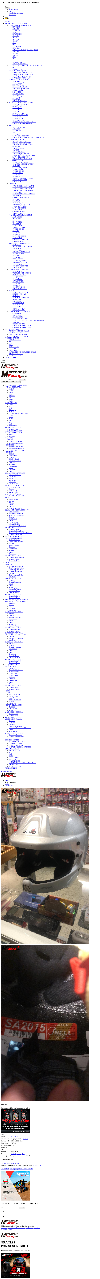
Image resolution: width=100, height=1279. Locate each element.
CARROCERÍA (17, 90)
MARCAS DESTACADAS (13, 387)
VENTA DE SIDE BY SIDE (21, 273)
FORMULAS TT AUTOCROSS (22, 246)
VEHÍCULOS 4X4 (11, 666)
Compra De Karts (14, 596)
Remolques (12, 577)
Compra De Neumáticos (16, 531)
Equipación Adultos (15, 589)
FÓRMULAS (16, 218)
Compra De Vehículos (15, 735)
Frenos (11, 468)
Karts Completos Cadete (16, 568)
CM (13, 220)
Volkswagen (12, 410)
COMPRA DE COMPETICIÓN (22, 178)
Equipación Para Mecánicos (17, 526)
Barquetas (12, 603)
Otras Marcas (13, 425)
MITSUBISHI (16, 34)
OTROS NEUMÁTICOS (13, 494)
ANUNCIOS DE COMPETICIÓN (16, 23)
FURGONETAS (17, 317)
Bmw (10, 394)
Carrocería (12, 462)
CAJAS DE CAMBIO (19, 87)
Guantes (11, 517)
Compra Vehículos (14, 629)
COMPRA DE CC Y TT (20, 266)
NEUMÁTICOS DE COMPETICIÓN (21, 102)
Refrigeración (13, 455)
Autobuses (12, 722)
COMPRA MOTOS (18, 308)
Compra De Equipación (16, 534)
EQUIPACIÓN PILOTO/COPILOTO (17, 510)
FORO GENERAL (15, 340)
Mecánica (12, 613)
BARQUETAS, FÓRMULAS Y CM (16, 599)
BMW (14, 32)
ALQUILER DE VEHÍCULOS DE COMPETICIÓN (25, 65)
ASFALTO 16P (17, 109)
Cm (10, 606)
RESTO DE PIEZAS (19, 208)
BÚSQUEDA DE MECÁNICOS (22, 78)
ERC (10, 343)
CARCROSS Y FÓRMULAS (14, 633)
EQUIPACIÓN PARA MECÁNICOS (24, 155)
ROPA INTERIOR (18, 148)
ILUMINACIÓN (17, 97)
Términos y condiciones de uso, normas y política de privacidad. (20, 1228)
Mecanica (12, 580)
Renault (11, 392)
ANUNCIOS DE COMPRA (14, 427)
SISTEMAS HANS (18, 152)
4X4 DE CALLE (17, 276)
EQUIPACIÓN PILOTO (20, 262)
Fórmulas (11, 605)
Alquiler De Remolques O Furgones (20, 728)
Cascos (11, 520)
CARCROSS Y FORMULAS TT (15, 635)
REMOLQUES (17, 210)
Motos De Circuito (14, 694)
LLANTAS (16, 99)
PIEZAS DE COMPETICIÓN (18, 80)
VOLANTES (16, 130)
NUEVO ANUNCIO (7, 771)
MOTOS (11, 290)
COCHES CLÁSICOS (16, 160)
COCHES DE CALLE (12, 329)
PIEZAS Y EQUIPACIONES (14, 578)
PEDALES (16, 132)
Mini (10, 420)
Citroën (11, 390)
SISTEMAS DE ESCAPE (20, 88)
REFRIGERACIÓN (18, 83)
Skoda (10, 401)
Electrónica (12, 457)
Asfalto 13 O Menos (15, 475)
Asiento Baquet (13, 499)
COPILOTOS (9, 440)
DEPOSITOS (16, 92)
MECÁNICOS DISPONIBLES (22, 76)
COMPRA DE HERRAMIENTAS (23, 327)
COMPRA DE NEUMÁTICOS (22, 123)
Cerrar (7, 7)
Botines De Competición (16, 515)
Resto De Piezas (14, 592)
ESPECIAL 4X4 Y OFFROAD (18, 269)
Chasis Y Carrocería (15, 617)
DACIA (15, 58)
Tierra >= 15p (13, 490)
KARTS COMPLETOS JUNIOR (23, 188)
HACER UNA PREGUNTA (10, 1164)
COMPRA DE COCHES (20, 64)
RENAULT (16, 30)
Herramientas (13, 731)
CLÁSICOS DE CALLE (20, 162)
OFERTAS (15, 67)
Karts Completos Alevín (16, 566)
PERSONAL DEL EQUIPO (17, 71)
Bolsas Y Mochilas (14, 524)
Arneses (11, 501)
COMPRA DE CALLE (19, 180)
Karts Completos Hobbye (16, 575)
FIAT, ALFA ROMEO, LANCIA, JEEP (25, 50)
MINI (14, 57)
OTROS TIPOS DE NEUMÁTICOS (24, 122)
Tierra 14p (12, 489)
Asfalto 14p (12, 476)
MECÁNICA (16, 224)
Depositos (12, 464)
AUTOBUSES (17, 315)
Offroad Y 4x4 (13, 492)
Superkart (12, 573)
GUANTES (16, 146)
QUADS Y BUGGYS (19, 275)
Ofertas (11, 434)
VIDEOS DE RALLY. (16, 354)
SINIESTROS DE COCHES (18, 334)
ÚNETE (22, 1208)
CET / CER (12, 348)
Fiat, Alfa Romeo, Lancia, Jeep (18, 413)
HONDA (15, 55)
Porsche (11, 399)
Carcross (11, 636)
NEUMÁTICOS (17, 176)
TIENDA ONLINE (11, 357)
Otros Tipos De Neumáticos (17, 496)
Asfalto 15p (12, 478)
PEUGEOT (16, 27)
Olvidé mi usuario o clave (16, 13)
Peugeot (11, 389)
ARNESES (16, 129)
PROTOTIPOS (17, 222)
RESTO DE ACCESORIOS (21, 136)
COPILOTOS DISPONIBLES (22, 73)
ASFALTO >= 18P (18, 113)
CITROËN (15, 29)
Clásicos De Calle (14, 540)
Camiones (12, 721)
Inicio (6, 780)
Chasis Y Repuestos (15, 582)
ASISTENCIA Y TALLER (13, 717)
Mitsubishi (12, 396)
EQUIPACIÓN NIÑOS (19, 206)
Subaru (11, 404)
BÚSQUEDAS (17, 69)
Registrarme (12, 15)
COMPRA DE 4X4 (18, 287)
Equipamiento (13, 708)
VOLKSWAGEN (18, 46)
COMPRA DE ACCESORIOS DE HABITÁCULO (28, 138)
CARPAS (15, 322)
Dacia (10, 422)
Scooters (11, 701)
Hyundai (11, 411)
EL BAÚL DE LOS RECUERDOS (20, 336)
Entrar (10, 11)
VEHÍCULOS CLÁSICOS (13, 536)
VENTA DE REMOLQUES (21, 318)
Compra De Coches (15, 429)
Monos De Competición (16, 513)
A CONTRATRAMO (15, 355)
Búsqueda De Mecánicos (16, 448)
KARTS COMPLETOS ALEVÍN (23, 185)
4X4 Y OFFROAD (11, 664)
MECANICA (16, 195)
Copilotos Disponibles (15, 441)
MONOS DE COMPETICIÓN (22, 143)
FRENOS (15, 95)
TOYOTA (15, 51)
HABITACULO (10, 498)
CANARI (14, 1136)
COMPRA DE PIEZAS (19, 101)
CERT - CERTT (14, 347)
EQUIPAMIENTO (18, 303)
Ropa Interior (13, 519)
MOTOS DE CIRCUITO (20, 292)
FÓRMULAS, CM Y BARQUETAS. (20, 215)
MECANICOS (9, 445)
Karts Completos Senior (16, 571)
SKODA (15, 41)
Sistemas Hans (13, 522)
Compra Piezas (13, 715)
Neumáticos (12, 554)
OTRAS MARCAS (18, 62)
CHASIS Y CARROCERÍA (21, 227)
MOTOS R (16, 296)
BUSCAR (22, 379)
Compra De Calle (14, 559)
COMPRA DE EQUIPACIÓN (22, 159)
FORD (14, 37)
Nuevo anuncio (13, 9)
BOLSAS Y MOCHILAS (20, 153)
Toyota (11, 415)
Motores (11, 454)
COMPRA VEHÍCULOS (20, 239)
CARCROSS (16, 245)
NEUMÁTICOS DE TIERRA (14, 485)
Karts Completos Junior (16, 570)
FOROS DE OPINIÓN (12, 338)
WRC (10, 341)
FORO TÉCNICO (14, 350)
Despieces (12, 707)
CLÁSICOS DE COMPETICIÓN (23, 164)
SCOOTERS (16, 299)
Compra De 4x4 (14, 687)
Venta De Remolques (15, 726)
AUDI (14, 60)
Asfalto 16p (12, 480)
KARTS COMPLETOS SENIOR (23, 190)
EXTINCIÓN (16, 134)
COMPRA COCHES (15, 333)
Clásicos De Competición (16, 541)
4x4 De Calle (13, 673)
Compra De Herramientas (16, 736)
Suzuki (11, 417)
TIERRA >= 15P (17, 118)
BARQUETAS (17, 217)
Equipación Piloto (14, 657)
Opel (10, 408)
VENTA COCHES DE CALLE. (19, 331)
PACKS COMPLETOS (19, 141)
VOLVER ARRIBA (7, 1229)
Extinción (12, 506)
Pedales (11, 505)
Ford (10, 397)
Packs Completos (14, 512)
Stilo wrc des (9, 785)
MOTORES (16, 81)
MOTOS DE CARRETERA (21, 297)
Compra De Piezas (14, 529)
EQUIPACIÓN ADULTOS (21, 204)
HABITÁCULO (14, 125)
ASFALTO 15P (17, 108)
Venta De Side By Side (16, 670)
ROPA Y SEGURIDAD (16, 139)
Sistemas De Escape (15, 461)
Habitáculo (12, 550)
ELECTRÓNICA (18, 85)
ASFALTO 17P (17, 111)
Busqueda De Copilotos (16, 443)
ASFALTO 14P (17, 106)
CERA (11, 345)
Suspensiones (13, 466)
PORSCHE (16, 39)
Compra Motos (13, 714)
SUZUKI (15, 53)
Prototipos (12, 608)
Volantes (11, 503)
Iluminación (12, 469)
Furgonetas (12, 724)
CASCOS (15, 150)
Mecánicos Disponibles (16, 447)
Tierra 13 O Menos (14, 487)
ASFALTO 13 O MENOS (20, 104)
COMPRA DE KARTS (19, 211)
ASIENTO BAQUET (19, 127)
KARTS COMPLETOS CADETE (23, 187)
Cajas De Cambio (14, 459)
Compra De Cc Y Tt (15, 661)
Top (23, 1154)
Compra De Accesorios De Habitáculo (20, 533)
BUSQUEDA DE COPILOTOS (22, 74)
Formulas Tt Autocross (16, 638)
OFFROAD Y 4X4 (18, 120)
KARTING (12, 183)
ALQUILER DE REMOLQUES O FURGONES (28, 320)
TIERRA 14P (16, 116)
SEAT (14, 43)
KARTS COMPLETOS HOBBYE (23, 194)
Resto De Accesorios (15, 508)
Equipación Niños (14, 591)
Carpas (11, 729)
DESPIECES (16, 301)
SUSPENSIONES (18, 94)
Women (19, 1154)
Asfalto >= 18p (13, 483)
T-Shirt (13, 1154)
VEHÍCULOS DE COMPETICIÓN (20, 25)
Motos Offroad (13, 696)
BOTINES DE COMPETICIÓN (22, 145)
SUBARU (15, 36)
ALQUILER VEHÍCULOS (13, 431)
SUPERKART (17, 192)
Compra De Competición (16, 557)
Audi (10, 424)
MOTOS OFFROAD (19, 294)
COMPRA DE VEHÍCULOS (21, 326)
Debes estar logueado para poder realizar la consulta (17, 1169)
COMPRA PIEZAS (18, 310)
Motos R (11, 698)
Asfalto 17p (12, 482)
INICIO (7, 22)
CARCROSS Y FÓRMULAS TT (19, 243)
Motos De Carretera (15, 700)
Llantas (11, 471)
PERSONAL (9, 438)
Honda (11, 418)
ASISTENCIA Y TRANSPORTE (19, 311)
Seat (10, 406)
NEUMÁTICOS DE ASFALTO (15, 473)
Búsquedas (12, 436)
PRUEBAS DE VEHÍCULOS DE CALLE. (22, 352)
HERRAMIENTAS (18, 324)
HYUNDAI (16, 48)
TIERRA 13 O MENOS (20, 115)
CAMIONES (16, 313)
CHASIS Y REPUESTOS (20, 197)
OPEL (14, 44)
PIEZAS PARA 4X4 (11, 675)
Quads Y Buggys (14, 671)
